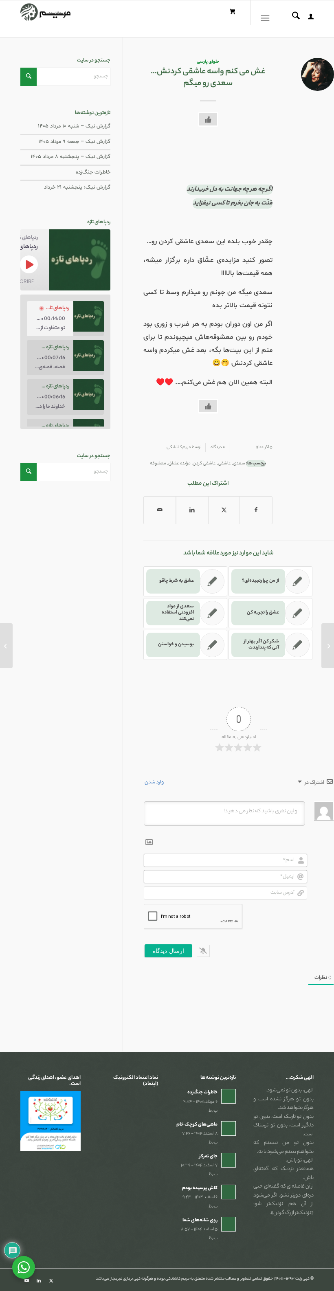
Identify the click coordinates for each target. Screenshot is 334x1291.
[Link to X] (51, 1281)
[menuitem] (307, 18)
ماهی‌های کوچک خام (197, 1125)
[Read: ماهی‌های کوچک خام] (228, 1128)
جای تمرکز (208, 1156)
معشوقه (158, 463)
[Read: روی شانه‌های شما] (228, 1224)
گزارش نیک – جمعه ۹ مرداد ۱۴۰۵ (74, 141)
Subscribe (20, 281)
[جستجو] (292, 18)
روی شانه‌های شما (200, 1220)
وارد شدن (155, 782)
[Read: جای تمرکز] (228, 1160)
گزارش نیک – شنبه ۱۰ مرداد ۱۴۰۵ (74, 126)
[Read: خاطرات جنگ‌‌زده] (228, 1096)
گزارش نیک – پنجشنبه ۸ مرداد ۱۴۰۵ (70, 157)
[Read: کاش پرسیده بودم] (228, 1192)
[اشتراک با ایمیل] (160, 510)
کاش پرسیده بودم (200, 1188)
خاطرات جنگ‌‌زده (93, 172)
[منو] (267, 19)
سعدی (239, 463)
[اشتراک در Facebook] (256, 510)
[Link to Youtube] (26, 1281)
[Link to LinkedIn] (39, 1281)
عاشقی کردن (204, 463)
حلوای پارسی (208, 62)
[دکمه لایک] (208, 119)
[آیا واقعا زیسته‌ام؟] (327, 645)
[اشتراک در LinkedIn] (192, 510)
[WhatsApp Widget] (23, 1267)
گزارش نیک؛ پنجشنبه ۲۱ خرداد (77, 187)
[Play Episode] (29, 264)
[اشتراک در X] (224, 510)
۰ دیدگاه (217, 447)
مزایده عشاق (179, 463)
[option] (65, 318)
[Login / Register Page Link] (307, 18)
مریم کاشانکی (179, 447)
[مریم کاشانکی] (45, 18)
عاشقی (224, 463)
